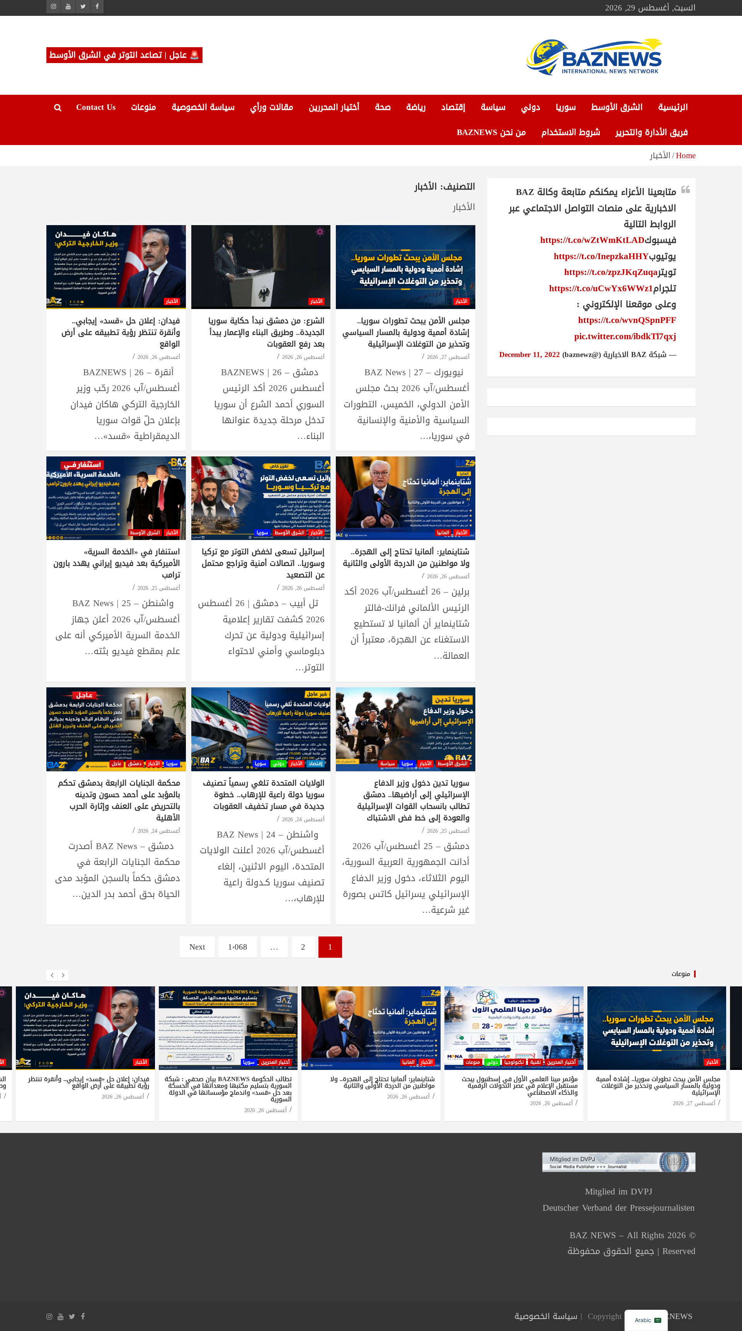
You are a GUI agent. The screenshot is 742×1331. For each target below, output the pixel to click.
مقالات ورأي (271, 107)
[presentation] (51, 975)
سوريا (566, 107)
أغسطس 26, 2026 (303, 357)
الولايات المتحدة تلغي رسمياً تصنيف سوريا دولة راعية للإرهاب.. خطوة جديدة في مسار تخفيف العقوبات (264, 794)
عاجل (116, 763)
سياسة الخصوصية (203, 107)
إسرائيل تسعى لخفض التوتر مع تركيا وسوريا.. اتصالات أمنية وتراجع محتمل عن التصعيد (263, 563)
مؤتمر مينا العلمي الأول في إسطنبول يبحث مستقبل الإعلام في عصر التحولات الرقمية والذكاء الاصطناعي (520, 1086)
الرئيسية (673, 107)
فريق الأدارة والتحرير (652, 132)
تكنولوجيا (514, 1062)
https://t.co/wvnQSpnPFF (627, 320)
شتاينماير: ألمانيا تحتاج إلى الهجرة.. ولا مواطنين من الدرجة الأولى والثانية (406, 557)
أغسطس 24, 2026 (303, 819)
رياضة (416, 107)
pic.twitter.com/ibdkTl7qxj (625, 336)
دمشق (134, 763)
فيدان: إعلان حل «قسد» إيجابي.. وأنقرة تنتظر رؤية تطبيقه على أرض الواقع (120, 332)
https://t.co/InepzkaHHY (601, 256)
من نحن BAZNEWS (491, 132)
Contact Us (96, 107)
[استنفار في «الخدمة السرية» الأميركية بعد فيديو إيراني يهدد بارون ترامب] (116, 498)
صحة (383, 107)
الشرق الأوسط (617, 107)
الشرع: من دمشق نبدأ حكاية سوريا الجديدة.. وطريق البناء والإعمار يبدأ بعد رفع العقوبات (266, 332)
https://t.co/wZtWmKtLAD (592, 240)
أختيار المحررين (334, 107)
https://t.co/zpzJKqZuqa (611, 272)
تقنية (535, 1062)
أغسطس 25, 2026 (159, 588)
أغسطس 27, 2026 (448, 357)
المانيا (443, 532)
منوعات (143, 107)
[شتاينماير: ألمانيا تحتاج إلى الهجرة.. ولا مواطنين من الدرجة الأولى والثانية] (405, 498)
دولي (530, 107)
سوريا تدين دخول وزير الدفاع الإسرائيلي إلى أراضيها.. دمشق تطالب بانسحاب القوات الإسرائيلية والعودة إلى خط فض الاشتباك (413, 800)
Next (197, 947)
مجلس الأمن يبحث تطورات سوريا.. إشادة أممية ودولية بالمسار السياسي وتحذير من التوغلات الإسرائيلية (406, 332)
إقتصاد (453, 107)
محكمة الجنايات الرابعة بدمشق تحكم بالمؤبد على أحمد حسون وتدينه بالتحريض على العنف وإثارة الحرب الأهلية (119, 800)
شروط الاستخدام (570, 132)
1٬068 (237, 947)
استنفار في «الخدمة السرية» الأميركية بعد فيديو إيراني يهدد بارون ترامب (116, 563)
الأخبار (461, 301)
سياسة (493, 107)
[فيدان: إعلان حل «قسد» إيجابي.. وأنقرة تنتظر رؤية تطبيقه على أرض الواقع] (116, 267)
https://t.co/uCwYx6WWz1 (601, 288)
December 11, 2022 (529, 355)
